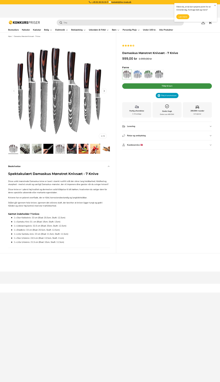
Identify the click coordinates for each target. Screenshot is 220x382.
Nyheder (26, 29)
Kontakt (157, 323)
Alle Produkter (166, 29)
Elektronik (60, 29)
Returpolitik (159, 328)
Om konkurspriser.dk (163, 313)
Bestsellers (13, 29)
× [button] (215, 5)
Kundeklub (159, 354)
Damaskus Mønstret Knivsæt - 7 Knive (27, 36)
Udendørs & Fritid (97, 29)
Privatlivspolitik (161, 344)
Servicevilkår (160, 339)
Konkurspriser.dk (19, 373)
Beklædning (77, 29)
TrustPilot (110, 318)
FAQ (156, 318)
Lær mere (183, 16)
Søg (155, 308)
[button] (128, 45)
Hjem (10, 36)
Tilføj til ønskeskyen (168, 95)
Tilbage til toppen (110, 288)
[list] (59, 91)
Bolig (46, 29)
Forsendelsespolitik (163, 349)
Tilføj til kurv (167, 86)
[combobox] (120, 23)
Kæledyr (37, 29)
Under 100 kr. (149, 29)
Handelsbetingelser (163, 333)
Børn (114, 29)
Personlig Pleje (130, 29)
